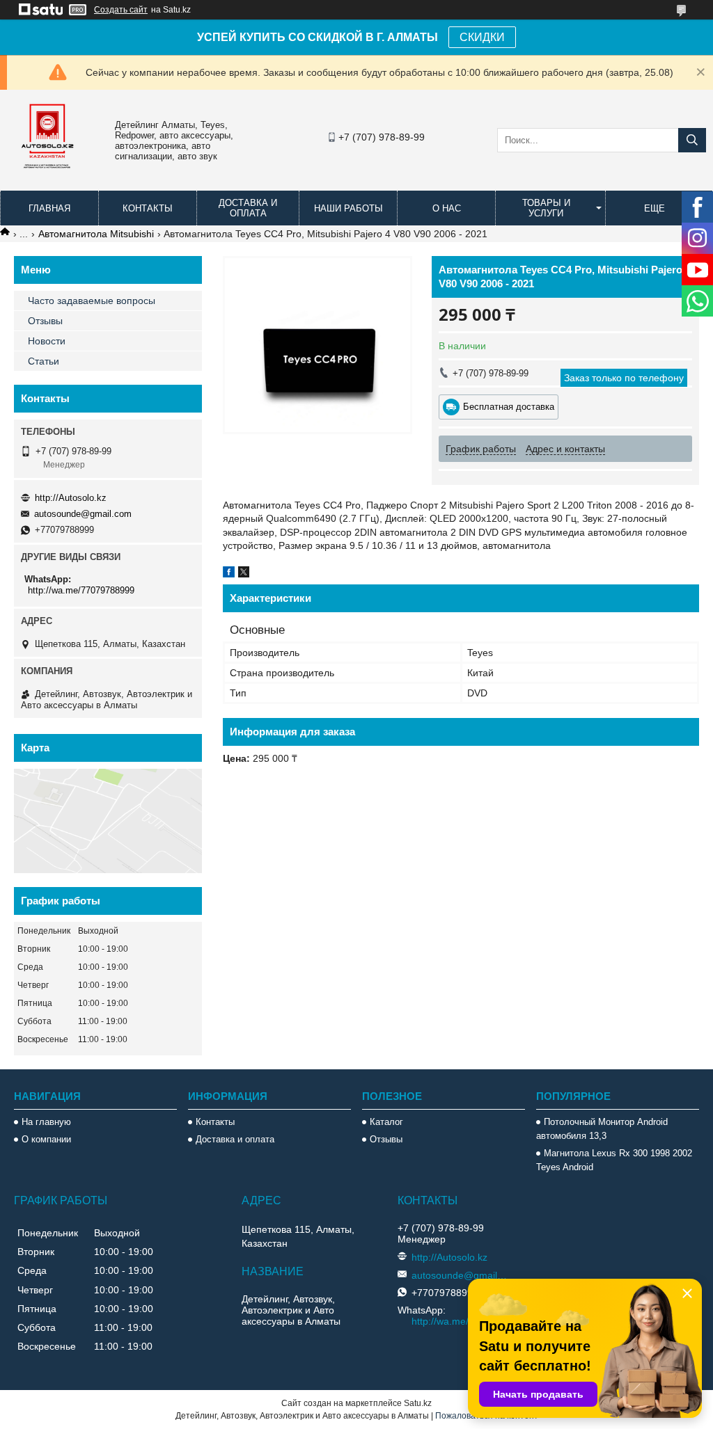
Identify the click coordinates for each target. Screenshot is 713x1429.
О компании (46, 1139)
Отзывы (45, 320)
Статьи (43, 361)
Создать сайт (121, 10)
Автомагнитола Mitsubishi (96, 233)
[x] (243, 574)
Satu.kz (418, 1403)
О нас (446, 208)
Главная (49, 208)
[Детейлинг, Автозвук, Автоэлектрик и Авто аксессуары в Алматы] (49, 177)
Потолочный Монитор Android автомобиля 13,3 (602, 1129)
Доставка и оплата (248, 208)
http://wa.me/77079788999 (81, 590)
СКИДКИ (482, 37)
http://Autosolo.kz (71, 498)
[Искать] (692, 140)
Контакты (148, 208)
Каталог (386, 1122)
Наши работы (348, 208)
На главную (46, 1122)
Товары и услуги (546, 208)
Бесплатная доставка (508, 406)
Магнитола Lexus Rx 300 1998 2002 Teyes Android (614, 1160)
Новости (46, 340)
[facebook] (229, 574)
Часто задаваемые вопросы (91, 300)
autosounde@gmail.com (83, 514)
